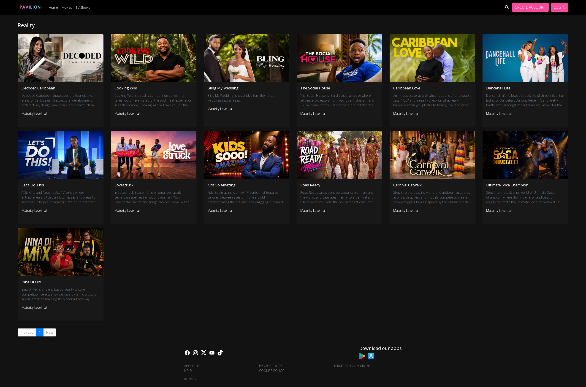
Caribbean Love (406, 88)
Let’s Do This (33, 185)
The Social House (315, 88)
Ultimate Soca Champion (507, 185)
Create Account (530, 7)
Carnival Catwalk (407, 185)
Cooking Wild (125, 88)
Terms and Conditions (352, 366)
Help (188, 370)
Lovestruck (123, 185)
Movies (67, 7)
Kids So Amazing (221, 185)
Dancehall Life (498, 88)
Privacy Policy (270, 366)
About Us (192, 366)
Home (53, 7)
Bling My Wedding (223, 88)
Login (559, 7)
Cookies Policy (271, 370)
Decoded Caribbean (38, 88)
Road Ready (310, 185)
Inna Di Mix (31, 282)
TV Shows (83, 7)
